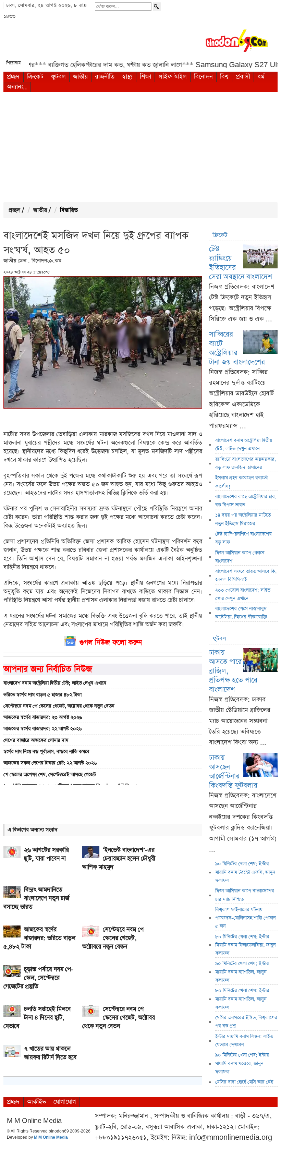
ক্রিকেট (35, 76)
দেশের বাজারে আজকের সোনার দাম (35, 740)
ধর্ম (261, 76)
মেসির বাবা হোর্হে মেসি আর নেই (244, 1082)
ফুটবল (58, 76)
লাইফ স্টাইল (172, 76)
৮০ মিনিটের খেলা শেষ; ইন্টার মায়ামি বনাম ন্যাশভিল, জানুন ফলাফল (242, 999)
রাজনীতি (104, 76)
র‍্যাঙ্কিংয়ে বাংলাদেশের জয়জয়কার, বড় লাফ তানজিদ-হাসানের (245, 463)
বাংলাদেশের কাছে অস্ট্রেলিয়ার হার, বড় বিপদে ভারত (245, 500)
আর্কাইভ (36, 1102)
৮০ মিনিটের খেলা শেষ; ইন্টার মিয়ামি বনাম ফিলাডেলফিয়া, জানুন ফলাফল (245, 945)
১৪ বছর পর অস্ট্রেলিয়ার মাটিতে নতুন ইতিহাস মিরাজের (243, 519)
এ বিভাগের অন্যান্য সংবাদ (33, 829)
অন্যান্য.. (17, 87)
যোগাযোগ (64, 1102)
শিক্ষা (145, 76)
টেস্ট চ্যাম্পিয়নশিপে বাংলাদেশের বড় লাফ (243, 538)
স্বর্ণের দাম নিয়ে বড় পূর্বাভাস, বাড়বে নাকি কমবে (46, 751)
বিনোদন (203, 76)
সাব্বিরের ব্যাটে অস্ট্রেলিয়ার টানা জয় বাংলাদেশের (237, 348)
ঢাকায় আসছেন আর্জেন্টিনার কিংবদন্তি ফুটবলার (233, 771)
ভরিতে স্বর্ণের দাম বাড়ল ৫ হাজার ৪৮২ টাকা (42, 694)
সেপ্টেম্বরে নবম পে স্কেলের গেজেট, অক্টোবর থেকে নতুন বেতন (58, 706)
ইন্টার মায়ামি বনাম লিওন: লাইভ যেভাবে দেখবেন (244, 1040)
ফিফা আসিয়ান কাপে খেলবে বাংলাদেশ (240, 557)
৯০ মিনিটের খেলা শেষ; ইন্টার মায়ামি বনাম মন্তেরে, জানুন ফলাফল (242, 1063)
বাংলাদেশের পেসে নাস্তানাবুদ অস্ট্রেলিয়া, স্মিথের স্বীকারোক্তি (241, 612)
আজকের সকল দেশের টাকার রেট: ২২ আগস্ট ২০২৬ (50, 763)
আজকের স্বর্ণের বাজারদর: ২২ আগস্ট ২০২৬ (42, 728)
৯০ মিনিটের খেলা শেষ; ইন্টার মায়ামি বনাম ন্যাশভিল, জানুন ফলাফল (242, 972)
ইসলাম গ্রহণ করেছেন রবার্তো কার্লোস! (241, 481)
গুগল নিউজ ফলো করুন (111, 642)
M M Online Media (51, 1137)
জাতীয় (80, 76)
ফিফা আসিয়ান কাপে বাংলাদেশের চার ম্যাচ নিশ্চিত (244, 895)
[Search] (157, 6)
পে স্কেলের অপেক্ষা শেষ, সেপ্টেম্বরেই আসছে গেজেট (49, 774)
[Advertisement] (140, 147)
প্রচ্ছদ (13, 76)
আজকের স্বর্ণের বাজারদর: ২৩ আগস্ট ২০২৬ (42, 717)
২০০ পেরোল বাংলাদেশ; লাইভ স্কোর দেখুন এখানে (242, 594)
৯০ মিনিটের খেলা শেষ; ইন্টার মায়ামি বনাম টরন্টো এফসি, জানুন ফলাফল (245, 872)
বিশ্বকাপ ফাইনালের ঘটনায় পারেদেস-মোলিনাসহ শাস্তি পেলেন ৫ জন (245, 918)
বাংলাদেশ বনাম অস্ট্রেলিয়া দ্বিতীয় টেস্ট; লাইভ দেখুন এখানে (54, 683)
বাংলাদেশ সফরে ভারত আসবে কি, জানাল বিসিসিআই (246, 575)
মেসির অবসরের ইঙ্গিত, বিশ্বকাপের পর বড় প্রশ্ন (246, 1021)
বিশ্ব (224, 76)
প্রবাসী (243, 76)
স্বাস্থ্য (127, 76)
